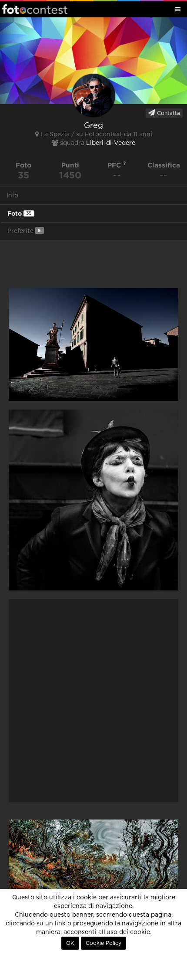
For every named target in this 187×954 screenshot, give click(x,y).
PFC (115, 165)
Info (12, 196)
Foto (19, 213)
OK (70, 943)
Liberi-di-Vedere (110, 143)
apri (93, 344)
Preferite (24, 231)
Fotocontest (34, 9)
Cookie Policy (103, 943)
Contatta (167, 113)
